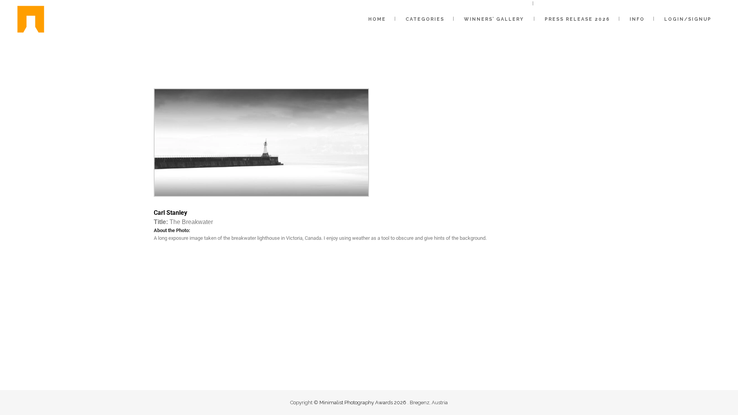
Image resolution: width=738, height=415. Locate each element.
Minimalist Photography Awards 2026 (363, 402)
